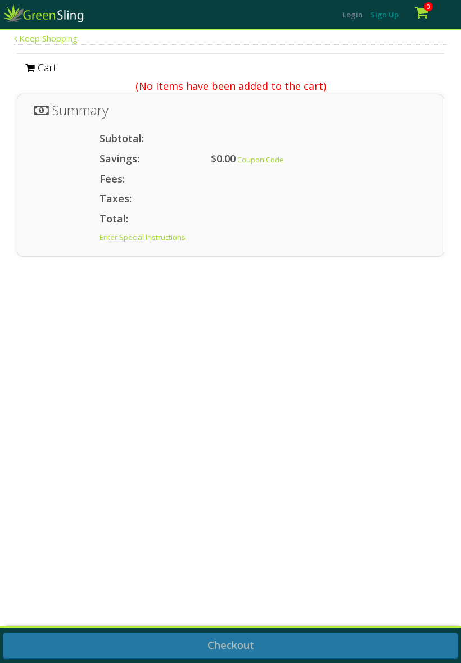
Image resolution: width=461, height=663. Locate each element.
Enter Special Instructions (143, 237)
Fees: (112, 178)
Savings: (119, 158)
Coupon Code (260, 160)
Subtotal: (122, 138)
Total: (114, 218)
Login (352, 15)
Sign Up (384, 15)
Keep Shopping (47, 38)
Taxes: (116, 198)
